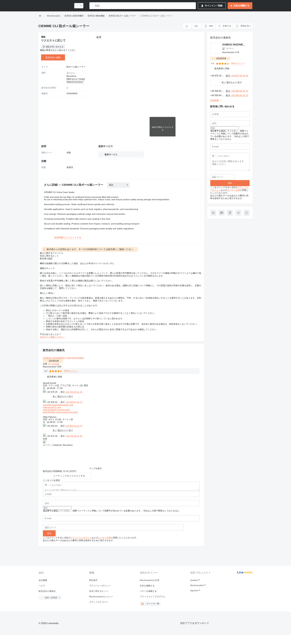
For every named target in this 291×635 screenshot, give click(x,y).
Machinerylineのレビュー (101, 596)
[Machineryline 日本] (54, 6)
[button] (187, 26)
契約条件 (93, 580)
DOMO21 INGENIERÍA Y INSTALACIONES (63, 358)
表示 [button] (62, 392)
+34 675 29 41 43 (73, 392)
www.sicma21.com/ (52, 407)
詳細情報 (214, 100)
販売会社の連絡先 (47, 591)
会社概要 (43, 580)
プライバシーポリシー (81, 537)
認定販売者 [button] (54, 361)
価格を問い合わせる (55, 47)
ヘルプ (42, 585)
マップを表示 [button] (95, 468)
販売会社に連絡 (53, 57)
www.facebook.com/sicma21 (56, 409)
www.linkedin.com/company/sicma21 (60, 412)
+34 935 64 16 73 (73, 402)
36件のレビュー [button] (71, 371)
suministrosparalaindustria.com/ (58, 405)
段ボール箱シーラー (76, 67)
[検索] (92, 6)
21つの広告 (53, 364)
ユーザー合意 (104, 537)
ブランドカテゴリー (98, 602)
